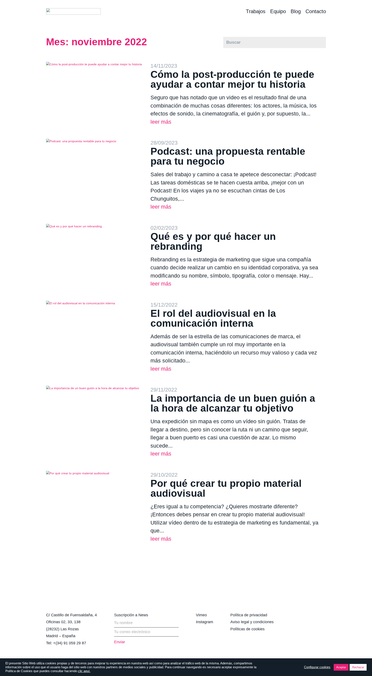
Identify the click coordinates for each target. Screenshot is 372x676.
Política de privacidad (248, 615)
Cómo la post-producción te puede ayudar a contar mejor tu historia (232, 79)
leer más (160, 122)
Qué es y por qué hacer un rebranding (213, 241)
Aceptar (341, 667)
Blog (296, 11)
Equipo (278, 11)
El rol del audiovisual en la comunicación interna (213, 318)
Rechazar (358, 667)
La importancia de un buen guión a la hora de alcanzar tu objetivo (232, 403)
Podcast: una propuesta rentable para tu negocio (227, 156)
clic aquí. (84, 671)
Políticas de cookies (247, 629)
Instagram (204, 622)
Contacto (315, 11)
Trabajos (255, 11)
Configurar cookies (317, 667)
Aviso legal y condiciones (252, 622)
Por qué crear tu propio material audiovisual (226, 488)
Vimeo (201, 615)
